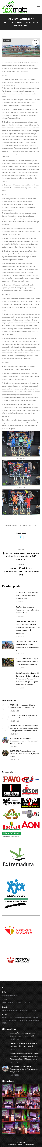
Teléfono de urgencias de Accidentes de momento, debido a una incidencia (27, 610)
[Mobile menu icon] (38, 7)
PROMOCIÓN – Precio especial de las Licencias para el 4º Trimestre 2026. (27, 595)
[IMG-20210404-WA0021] (8, 1128)
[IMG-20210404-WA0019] (33, 1128)
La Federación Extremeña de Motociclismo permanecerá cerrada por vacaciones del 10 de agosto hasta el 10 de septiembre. (28, 627)
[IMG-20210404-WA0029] (33, 1090)
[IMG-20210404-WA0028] (8, 1103)
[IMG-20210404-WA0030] (21, 1090)
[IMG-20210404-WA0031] (8, 1090)
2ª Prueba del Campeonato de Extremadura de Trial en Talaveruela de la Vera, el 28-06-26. (27, 646)
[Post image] (8, 596)
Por (23, 525)
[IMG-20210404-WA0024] (8, 1116)
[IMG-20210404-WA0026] (33, 1103)
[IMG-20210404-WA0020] (21, 1128)
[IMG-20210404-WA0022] (33, 1116)
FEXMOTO (7, 40)
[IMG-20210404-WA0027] (21, 1103)
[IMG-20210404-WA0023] (21, 1116)
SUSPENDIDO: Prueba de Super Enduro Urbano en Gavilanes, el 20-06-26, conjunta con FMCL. (27, 662)
